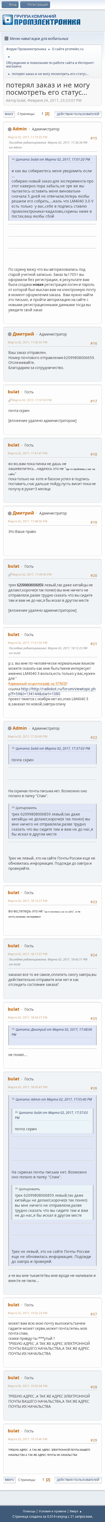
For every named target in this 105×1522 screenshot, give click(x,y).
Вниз (9, 114)
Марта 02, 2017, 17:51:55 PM (27, 643)
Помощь (29, 1511)
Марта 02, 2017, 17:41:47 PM (27, 453)
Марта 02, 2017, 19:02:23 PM (27, 1313)
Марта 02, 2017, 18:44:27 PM (27, 1017)
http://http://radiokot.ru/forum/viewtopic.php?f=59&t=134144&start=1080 (52, 691)
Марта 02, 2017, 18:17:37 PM (27, 954)
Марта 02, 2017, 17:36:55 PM (27, 342)
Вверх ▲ (76, 1511)
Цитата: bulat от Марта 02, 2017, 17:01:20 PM (53, 159)
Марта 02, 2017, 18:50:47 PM (27, 1087)
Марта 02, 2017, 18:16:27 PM (27, 901)
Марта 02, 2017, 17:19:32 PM (27, 137)
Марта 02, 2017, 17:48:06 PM (27, 521)
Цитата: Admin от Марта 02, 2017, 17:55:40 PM (54, 1099)
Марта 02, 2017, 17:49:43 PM (32, 574)
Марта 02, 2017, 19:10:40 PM (27, 1439)
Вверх (9, 1480)
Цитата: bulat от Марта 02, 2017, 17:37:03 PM (53, 748)
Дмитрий (23, 334)
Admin (20, 129)
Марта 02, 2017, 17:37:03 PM (32, 400)
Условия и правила (52, 1511)
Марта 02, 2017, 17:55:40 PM (27, 736)
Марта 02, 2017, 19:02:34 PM (27, 1386)
